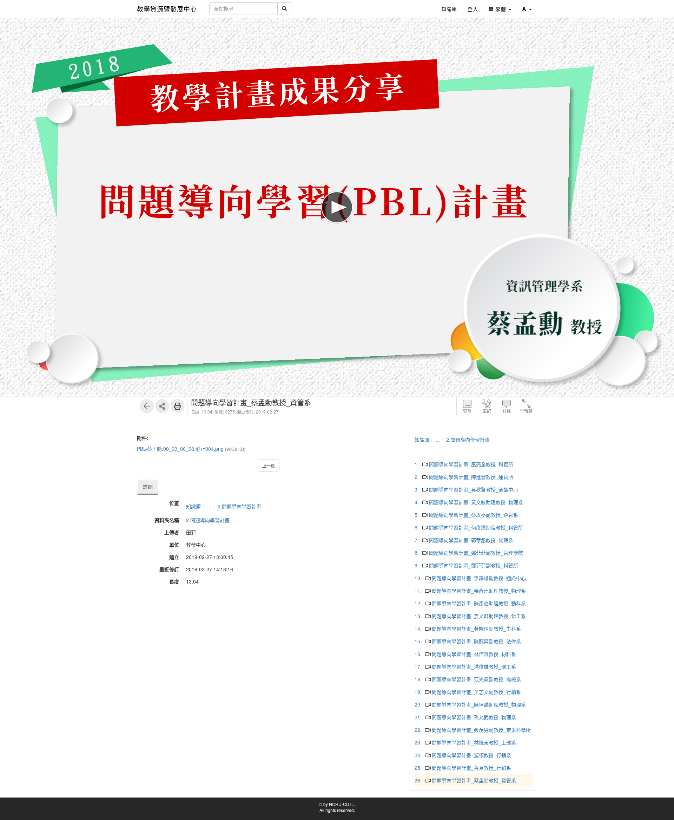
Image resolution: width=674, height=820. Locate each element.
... (209, 506)
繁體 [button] (501, 8)
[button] (527, 9)
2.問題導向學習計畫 (239, 506)
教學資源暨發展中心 (167, 8)
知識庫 (193, 506)
